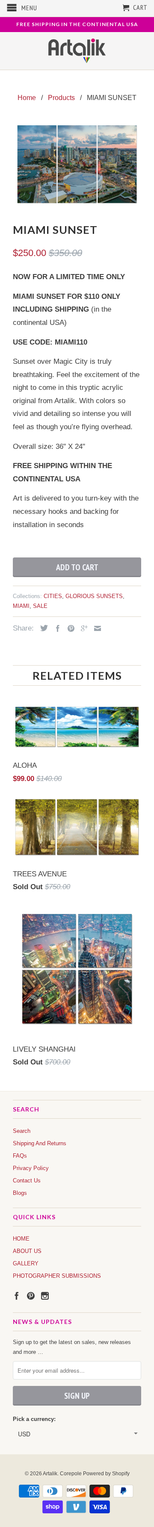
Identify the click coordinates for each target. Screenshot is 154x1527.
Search (21, 1131)
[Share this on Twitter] (42, 628)
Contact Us (27, 1180)
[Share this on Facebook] (55, 628)
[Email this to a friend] (95, 628)
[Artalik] (77, 50)
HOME (21, 1238)
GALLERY (25, 1263)
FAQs (20, 1156)
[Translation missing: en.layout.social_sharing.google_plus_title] (82, 628)
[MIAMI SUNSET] (77, 164)
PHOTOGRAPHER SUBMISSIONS (57, 1276)
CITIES (53, 596)
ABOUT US (27, 1251)
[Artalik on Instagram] (45, 1296)
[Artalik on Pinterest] (31, 1296)
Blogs (20, 1193)
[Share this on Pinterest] (68, 628)
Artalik (50, 1474)
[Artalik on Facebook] (17, 1296)
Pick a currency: (34, 1419)
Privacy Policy (31, 1168)
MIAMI (21, 606)
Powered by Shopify (106, 1474)
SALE (40, 606)
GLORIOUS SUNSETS (94, 596)
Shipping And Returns (39, 1143)
